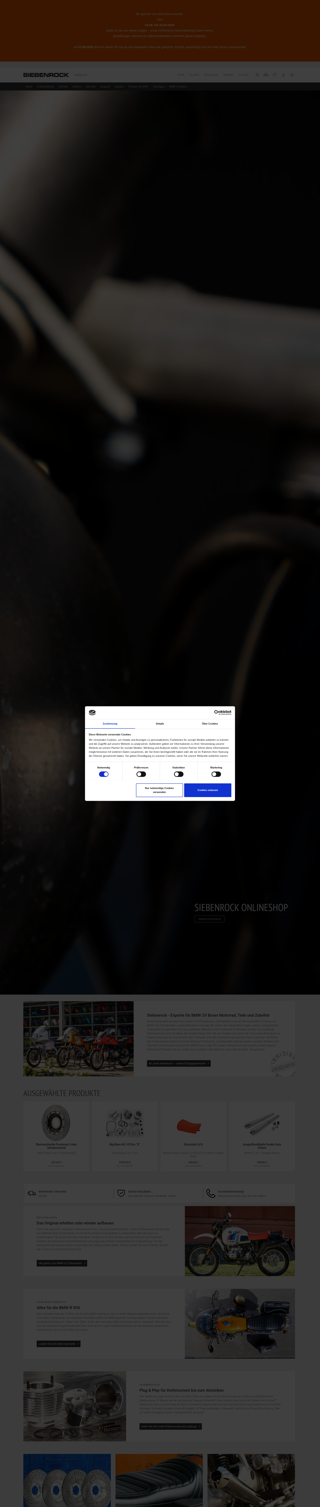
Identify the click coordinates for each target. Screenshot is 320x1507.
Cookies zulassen (208, 790)
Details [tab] (160, 723)
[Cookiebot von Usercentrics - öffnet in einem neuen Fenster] (216, 712)
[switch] (141, 774)
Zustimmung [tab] (110, 723)
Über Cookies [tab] (210, 723)
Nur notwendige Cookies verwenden (159, 790)
